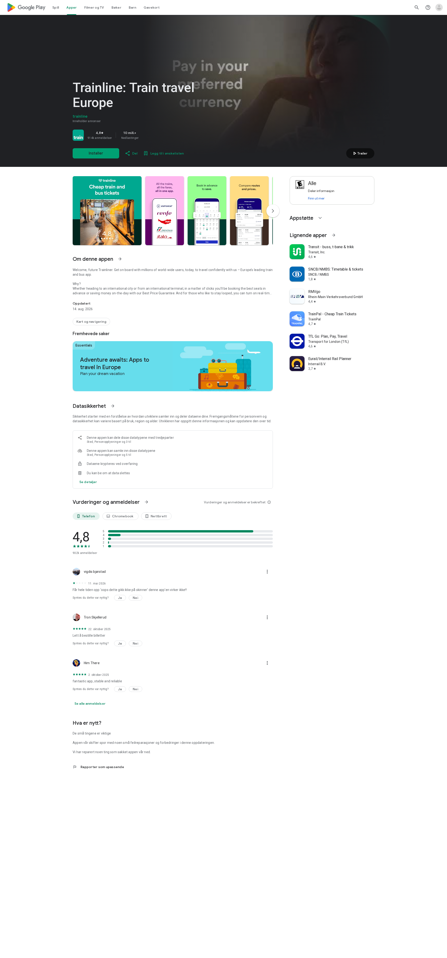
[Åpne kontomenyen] (439, 7)
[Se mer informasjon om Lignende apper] (333, 235)
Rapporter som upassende (98, 767)
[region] (138, 135)
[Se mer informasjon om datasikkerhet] (88, 482)
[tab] (56, 7)
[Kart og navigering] (91, 321)
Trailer (359, 153)
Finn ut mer (316, 198)
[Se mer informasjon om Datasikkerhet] (112, 406)
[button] (107, 210)
